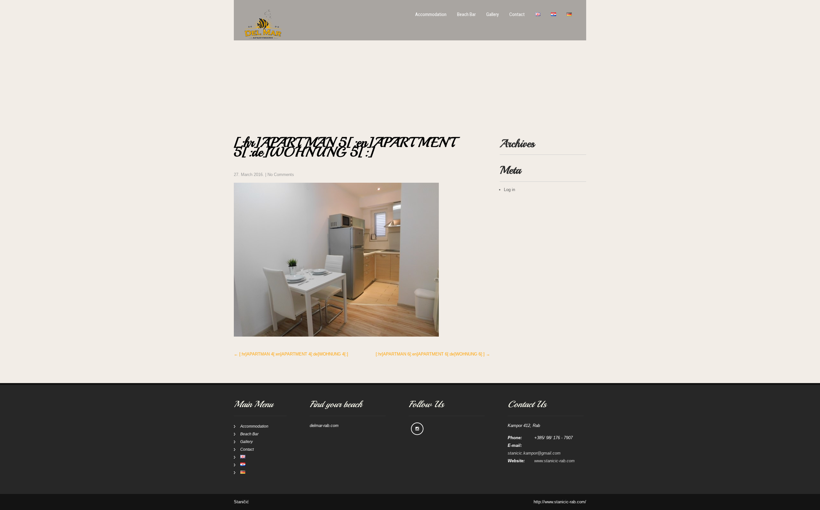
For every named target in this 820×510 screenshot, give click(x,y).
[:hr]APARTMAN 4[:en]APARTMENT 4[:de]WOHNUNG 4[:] (291, 354)
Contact (517, 14)
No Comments (280, 174)
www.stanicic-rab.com (554, 460)
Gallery (492, 14)
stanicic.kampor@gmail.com (534, 453)
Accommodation (431, 14)
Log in (509, 189)
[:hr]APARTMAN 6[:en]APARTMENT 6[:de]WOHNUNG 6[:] (433, 354)
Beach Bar (466, 14)
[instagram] (417, 428)
